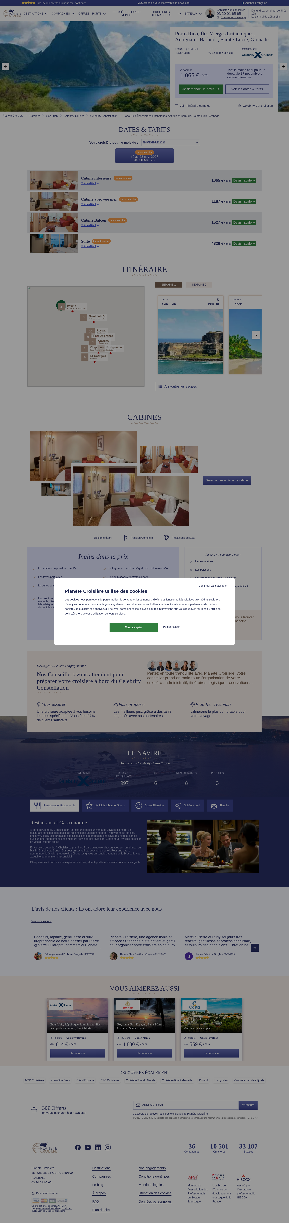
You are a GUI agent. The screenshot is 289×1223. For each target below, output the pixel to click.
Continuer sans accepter (213, 585)
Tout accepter (133, 627)
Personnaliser (171, 626)
